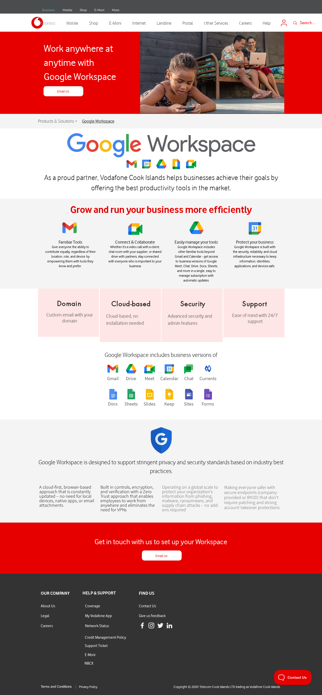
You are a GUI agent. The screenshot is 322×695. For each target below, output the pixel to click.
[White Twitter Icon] (160, 625)
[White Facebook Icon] (142, 625)
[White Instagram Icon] (151, 625)
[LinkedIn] (169, 625)
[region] (68, 313)
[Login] (284, 23)
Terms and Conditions (56, 686)
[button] (67, 10)
